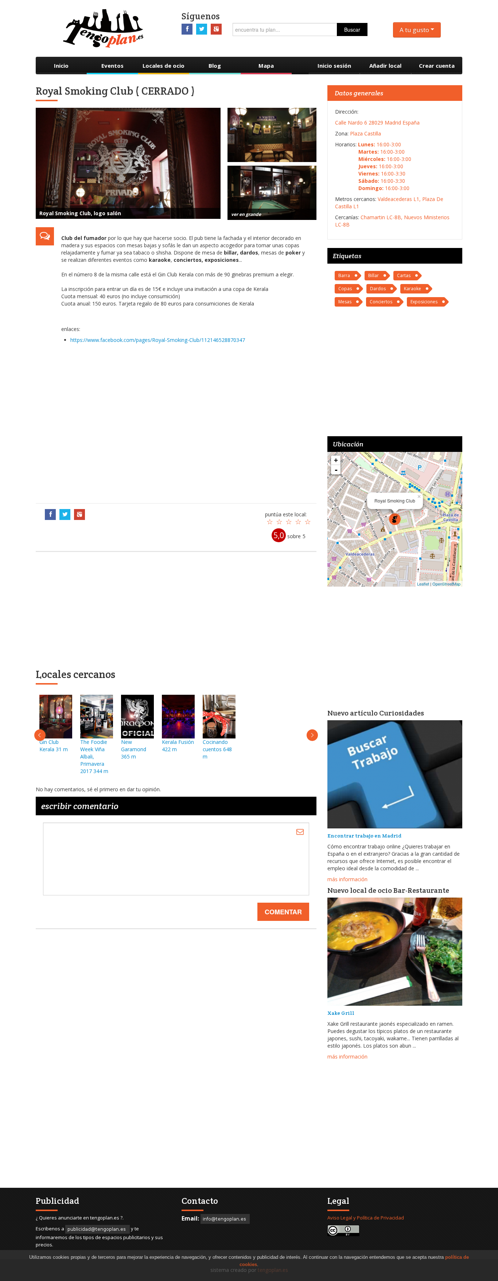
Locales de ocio (163, 65)
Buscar (352, 29)
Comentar (283, 912)
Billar (373, 275)
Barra (344, 275)
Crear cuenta (437, 65)
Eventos (112, 65)
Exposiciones (424, 302)
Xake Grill (340, 1013)
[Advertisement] (185, 421)
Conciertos (381, 302)
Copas (345, 288)
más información (347, 879)
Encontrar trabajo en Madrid (364, 835)
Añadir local (385, 65)
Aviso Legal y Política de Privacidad (365, 1217)
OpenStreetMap (446, 584)
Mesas (344, 302)
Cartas (404, 275)
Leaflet (423, 584)
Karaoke (412, 288)
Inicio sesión (334, 65)
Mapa (266, 65)
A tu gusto (415, 29)
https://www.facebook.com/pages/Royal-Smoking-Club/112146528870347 (157, 339)
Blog (215, 65)
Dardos (378, 288)
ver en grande (246, 214)
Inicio (61, 65)
